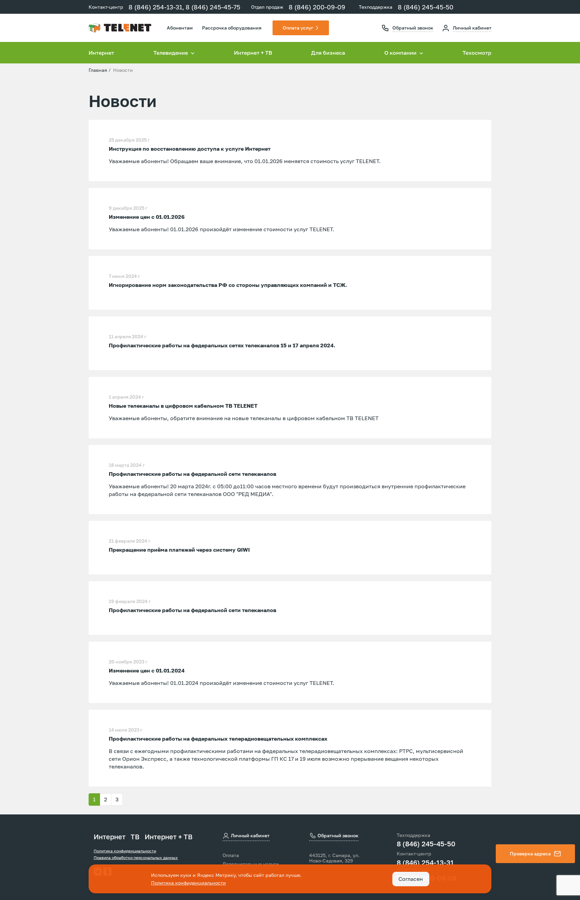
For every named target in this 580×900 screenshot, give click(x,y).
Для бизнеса (328, 52)
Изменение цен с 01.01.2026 (147, 216)
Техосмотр (477, 52)
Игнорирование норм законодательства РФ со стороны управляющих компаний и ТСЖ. (228, 285)
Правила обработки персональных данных (136, 857)
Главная (98, 70)
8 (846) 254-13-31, (156, 7)
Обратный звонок (412, 28)
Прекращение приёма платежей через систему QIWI (179, 549)
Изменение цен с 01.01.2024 (147, 670)
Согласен (410, 879)
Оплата (231, 855)
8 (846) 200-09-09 (317, 7)
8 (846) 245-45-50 (425, 7)
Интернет (101, 52)
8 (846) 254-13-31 (425, 862)
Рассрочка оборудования (231, 28)
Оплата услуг (298, 28)
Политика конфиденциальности (125, 850)
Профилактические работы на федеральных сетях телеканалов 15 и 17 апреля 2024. (222, 345)
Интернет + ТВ (253, 52)
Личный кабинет (472, 28)
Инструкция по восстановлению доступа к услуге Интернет (190, 148)
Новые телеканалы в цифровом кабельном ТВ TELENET (183, 405)
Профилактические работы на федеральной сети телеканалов (192, 473)
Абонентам (180, 28)
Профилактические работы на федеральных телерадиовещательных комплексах (218, 738)
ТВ (135, 837)
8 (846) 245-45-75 (213, 7)
